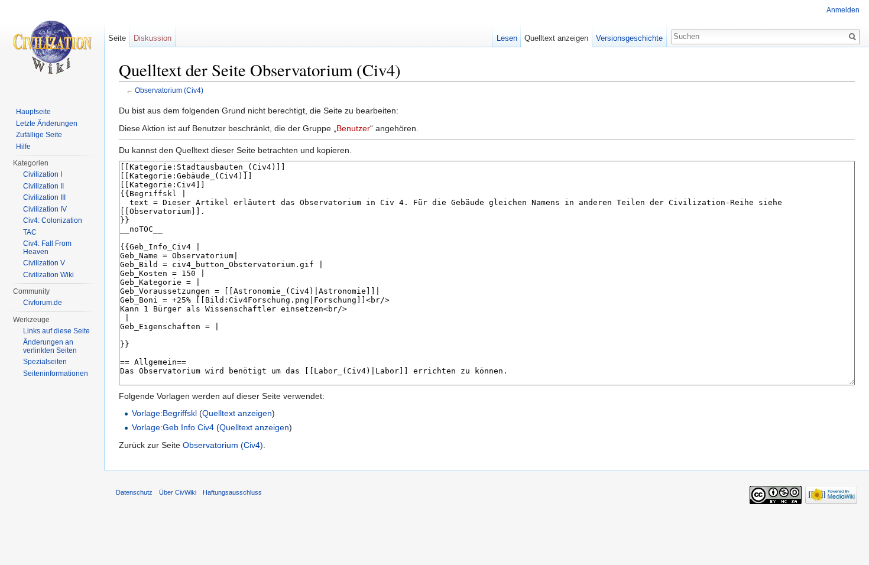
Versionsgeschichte (629, 38)
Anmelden (843, 10)
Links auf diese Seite (56, 331)
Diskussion (152, 38)
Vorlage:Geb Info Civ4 (173, 427)
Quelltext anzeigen (237, 413)
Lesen (507, 38)
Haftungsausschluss (232, 492)
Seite (117, 38)
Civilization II (43, 186)
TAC (30, 232)
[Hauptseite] (52, 47)
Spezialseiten (45, 362)
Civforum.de (42, 302)
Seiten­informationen (55, 373)
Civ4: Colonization (52, 220)
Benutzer (353, 128)
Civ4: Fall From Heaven (47, 247)
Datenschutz (134, 492)
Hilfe (23, 146)
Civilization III (44, 197)
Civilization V (44, 263)
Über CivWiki (177, 492)
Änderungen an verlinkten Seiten (50, 346)
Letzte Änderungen (46, 123)
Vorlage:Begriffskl (164, 413)
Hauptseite (33, 112)
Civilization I (42, 174)
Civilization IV (45, 209)
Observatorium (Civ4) (169, 90)
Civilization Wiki (48, 275)
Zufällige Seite (39, 135)
